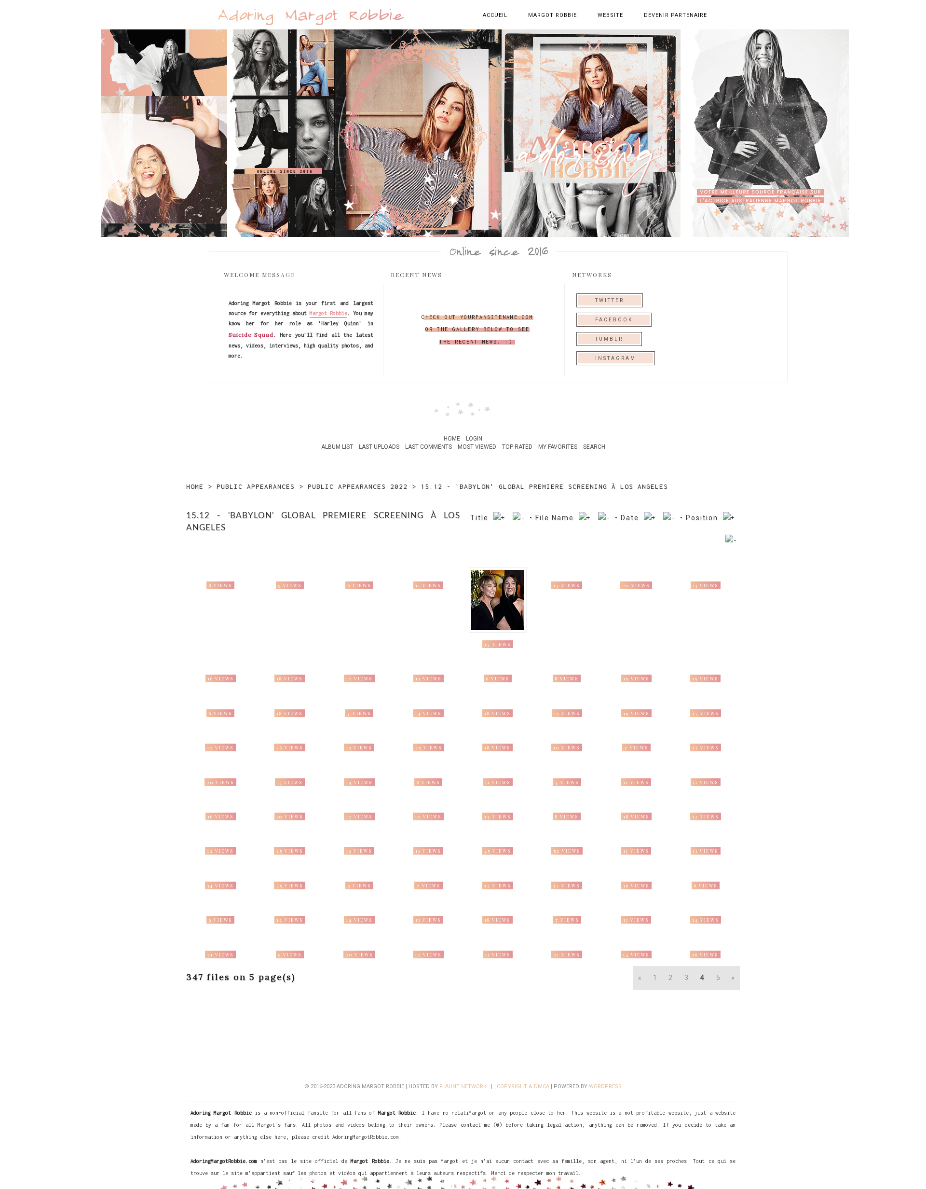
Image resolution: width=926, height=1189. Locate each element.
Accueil (495, 15)
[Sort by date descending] (669, 518)
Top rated (517, 446)
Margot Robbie (552, 15)
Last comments (428, 446)
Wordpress (605, 1086)
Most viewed (477, 446)
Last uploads (379, 446)
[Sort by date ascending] (649, 518)
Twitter (609, 300)
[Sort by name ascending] (584, 518)
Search (594, 446)
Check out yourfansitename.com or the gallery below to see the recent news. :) (477, 329)
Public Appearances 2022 (358, 486)
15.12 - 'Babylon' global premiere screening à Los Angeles (544, 486)
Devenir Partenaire (675, 15)
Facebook (614, 319)
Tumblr (609, 339)
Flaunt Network (463, 1086)
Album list (337, 446)
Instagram (616, 358)
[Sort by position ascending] (729, 518)
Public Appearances (256, 486)
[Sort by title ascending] (499, 518)
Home (452, 438)
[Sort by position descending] (731, 540)
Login (474, 438)
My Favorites (557, 446)
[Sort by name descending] (604, 518)
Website (610, 15)
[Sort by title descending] (518, 518)
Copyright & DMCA (523, 1086)
